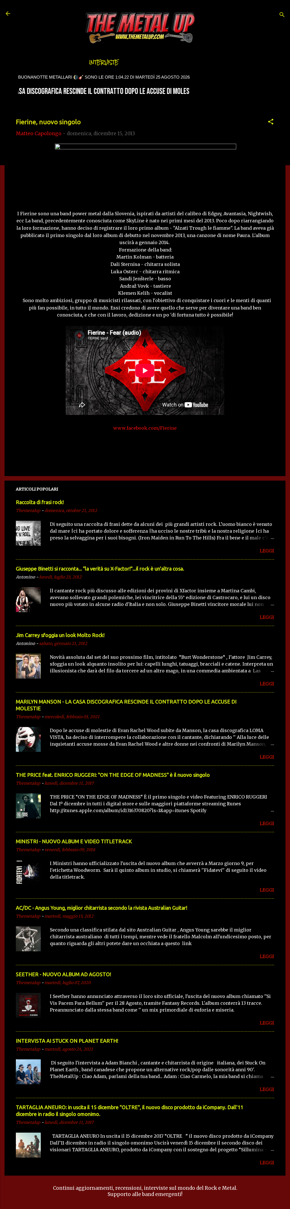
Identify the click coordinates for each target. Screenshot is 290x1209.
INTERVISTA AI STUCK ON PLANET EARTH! (67, 1041)
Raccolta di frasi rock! (40, 502)
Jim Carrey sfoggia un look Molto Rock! (60, 635)
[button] (270, 122)
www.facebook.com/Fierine (145, 428)
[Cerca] (282, 15)
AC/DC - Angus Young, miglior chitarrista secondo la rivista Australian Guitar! (101, 908)
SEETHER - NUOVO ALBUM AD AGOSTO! (63, 974)
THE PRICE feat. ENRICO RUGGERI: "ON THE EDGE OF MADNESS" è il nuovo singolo (113, 775)
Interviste (104, 62)
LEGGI (267, 551)
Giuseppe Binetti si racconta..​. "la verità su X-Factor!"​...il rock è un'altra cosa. (100, 568)
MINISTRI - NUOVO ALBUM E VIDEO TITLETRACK (74, 841)
